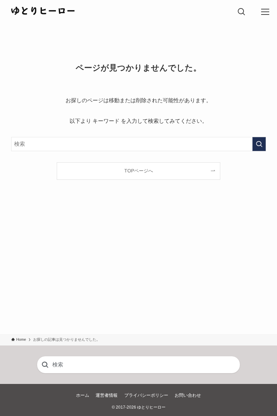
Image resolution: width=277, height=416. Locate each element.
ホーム (82, 395)
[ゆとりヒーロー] (42, 12)
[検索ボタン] (241, 12)
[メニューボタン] (265, 12)
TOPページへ (138, 170)
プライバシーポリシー (146, 395)
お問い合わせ (188, 395)
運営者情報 (107, 395)
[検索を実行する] (259, 144)
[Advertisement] (138, 270)
